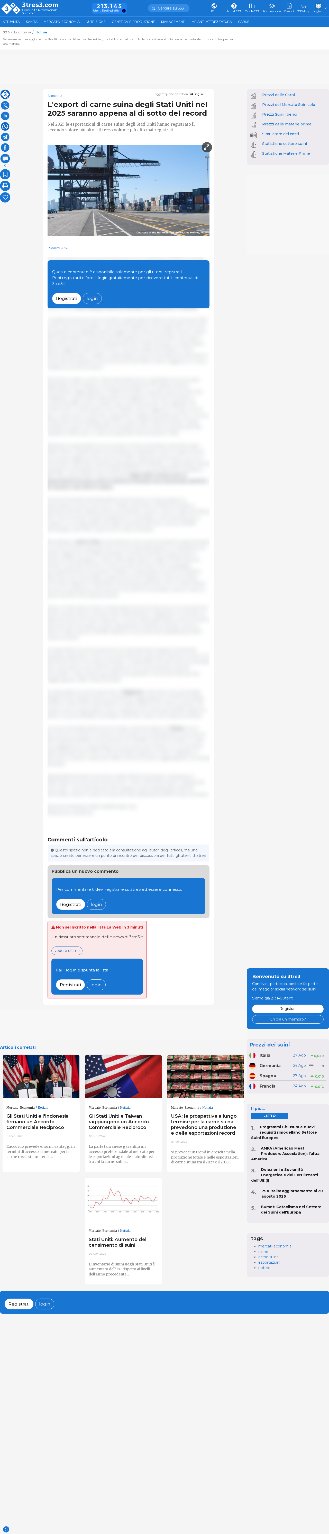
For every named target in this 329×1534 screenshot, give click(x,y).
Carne (243, 22)
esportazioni (269, 1262)
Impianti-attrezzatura (211, 22)
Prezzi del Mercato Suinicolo (288, 104)
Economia (55, 96)
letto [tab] (269, 1116)
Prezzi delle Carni (278, 95)
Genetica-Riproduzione (133, 22)
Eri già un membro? (288, 1019)
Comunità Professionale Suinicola (39, 11)
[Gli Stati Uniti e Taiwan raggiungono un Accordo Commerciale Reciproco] (123, 1076)
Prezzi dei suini (269, 1045)
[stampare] (5, 186)
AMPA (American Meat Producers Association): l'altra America (285, 1153)
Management (173, 22)
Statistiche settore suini (284, 143)
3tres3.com (40, 5)
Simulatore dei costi (280, 134)
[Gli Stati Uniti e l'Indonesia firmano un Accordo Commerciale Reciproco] (41, 1076)
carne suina (268, 1257)
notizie (264, 1267)
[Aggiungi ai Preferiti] (5, 174)
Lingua (198, 94)
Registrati (66, 298)
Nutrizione (96, 22)
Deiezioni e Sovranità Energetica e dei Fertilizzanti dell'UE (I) (284, 1175)
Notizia (43, 1107)
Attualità (11, 22)
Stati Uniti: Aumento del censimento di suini (118, 1242)
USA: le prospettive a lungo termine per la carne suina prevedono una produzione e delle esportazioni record (204, 1124)
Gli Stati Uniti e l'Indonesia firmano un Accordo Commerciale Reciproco (37, 1121)
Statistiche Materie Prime (286, 153)
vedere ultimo (67, 950)
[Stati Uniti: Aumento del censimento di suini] (123, 1199)
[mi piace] (5, 197)
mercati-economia (274, 1246)
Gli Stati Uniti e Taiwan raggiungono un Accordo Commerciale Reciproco (119, 1121)
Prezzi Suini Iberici (279, 114)
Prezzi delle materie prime (287, 124)
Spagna (268, 1075)
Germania (270, 1065)
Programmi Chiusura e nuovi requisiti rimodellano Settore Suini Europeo (284, 1132)
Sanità (32, 22)
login (92, 298)
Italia (265, 1055)
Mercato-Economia (62, 22)
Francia (268, 1086)
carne (263, 1251)
